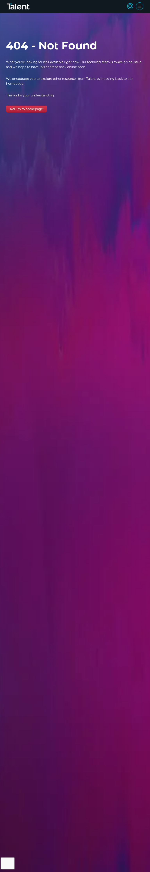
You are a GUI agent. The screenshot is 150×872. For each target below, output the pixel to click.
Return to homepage (26, 109)
